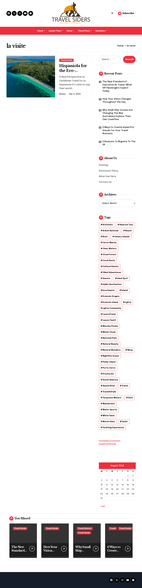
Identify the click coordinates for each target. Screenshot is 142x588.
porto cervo (109, 368)
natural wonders (112, 350)
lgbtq (128, 302)
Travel (69, 30)
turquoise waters (112, 398)
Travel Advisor (85, 528)
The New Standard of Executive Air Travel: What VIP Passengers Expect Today (117, 86)
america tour (126, 225)
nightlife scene (111, 356)
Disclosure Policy (108, 171)
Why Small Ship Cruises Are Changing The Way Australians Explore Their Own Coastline (117, 115)
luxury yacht (109, 320)
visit (130, 398)
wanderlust (109, 404)
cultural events (111, 266)
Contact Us (105, 182)
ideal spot (122, 278)
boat (105, 237)
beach (128, 231)
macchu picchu (110, 326)
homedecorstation (109, 441)
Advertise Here (107, 176)
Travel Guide (66, 60)
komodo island (110, 302)
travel (125, 386)
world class (109, 422)
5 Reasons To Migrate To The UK (118, 143)
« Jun (102, 506)
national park (110, 338)
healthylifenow (107, 444)
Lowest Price (55, 30)
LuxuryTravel (109, 314)
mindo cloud (109, 332)
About (40, 30)
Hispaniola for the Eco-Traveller (73, 70)
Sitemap (103, 165)
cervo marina (109, 243)
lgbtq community (112, 308)
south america (110, 380)
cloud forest (109, 255)
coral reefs (109, 261)
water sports (110, 410)
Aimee (62, 94)
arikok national (110, 231)
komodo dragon (111, 296)
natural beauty (110, 344)
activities (108, 225)
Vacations (100, 30)
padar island (109, 362)
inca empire (109, 290)
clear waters (109, 249)
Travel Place (84, 30)
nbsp (130, 350)
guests (106, 278)
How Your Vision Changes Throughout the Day (116, 100)
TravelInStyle (109, 392)
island (124, 290)
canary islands (122, 237)
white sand (108, 416)
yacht (125, 422)
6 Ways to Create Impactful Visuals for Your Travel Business (118, 130)
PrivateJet (108, 374)
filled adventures (112, 272)
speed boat (109, 386)
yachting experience (113, 428)
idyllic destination (112, 284)
